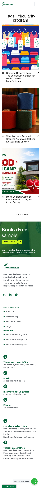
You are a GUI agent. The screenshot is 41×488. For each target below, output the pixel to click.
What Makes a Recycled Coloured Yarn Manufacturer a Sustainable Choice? (20, 139)
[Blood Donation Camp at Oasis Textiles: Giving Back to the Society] (38, 196)
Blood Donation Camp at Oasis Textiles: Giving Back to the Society (20, 199)
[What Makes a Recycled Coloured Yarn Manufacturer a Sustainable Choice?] (38, 136)
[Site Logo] (7, 3)
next (26, 215)
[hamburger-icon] (36, 4)
